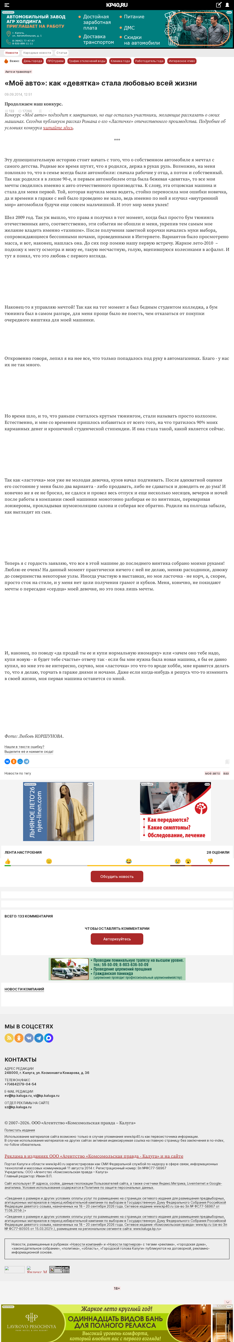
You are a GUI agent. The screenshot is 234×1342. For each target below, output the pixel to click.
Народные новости (37, 52)
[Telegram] (26, 761)
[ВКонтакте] (7, 761)
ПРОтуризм (56, 61)
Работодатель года (149, 61)
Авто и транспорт (18, 71)
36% (49, 861)
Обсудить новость (117, 876)
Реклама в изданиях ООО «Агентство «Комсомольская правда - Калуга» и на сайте (94, 1156)
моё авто (212, 773)
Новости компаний (24, 989)
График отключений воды (87, 61)
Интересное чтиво (182, 61)
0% (8, 861)
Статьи (61, 52)
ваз (226, 773)
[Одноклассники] (13, 761)
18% (210, 861)
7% (178, 861)
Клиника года (120, 61)
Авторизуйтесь (117, 939)
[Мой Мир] (20, 761)
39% (129, 861)
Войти (227, 5)
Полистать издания (20, 1130)
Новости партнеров (124, 1244)
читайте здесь (58, 128)
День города (33, 61)
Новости (11, 52)
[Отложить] (40, 111)
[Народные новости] (219, 5)
